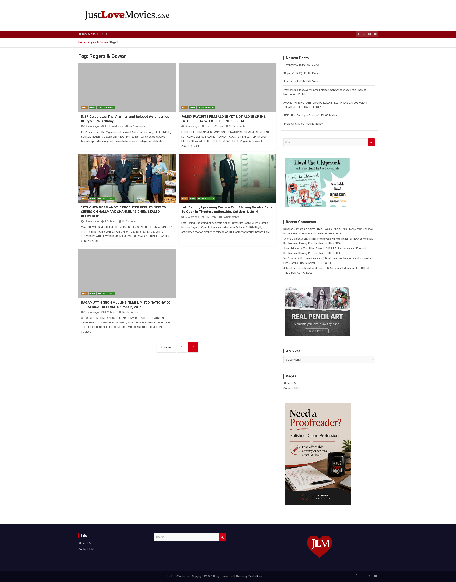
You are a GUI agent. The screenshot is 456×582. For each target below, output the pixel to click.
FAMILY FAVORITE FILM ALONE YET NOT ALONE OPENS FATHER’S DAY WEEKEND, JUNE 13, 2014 (223, 118)
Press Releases (106, 107)
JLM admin (289, 268)
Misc (84, 107)
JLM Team (110, 221)
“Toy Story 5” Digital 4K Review (301, 65)
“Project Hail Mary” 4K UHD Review (303, 123)
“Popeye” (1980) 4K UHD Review (301, 73)
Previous (166, 347)
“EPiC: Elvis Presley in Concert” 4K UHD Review (310, 115)
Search (371, 142)
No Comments (137, 126)
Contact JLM (291, 388)
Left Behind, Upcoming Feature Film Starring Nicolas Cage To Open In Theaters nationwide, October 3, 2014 (226, 209)
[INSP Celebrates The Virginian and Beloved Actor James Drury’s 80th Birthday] (127, 87)
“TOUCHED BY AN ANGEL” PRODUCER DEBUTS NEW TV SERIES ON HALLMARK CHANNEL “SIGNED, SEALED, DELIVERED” (123, 211)
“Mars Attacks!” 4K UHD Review (301, 81)
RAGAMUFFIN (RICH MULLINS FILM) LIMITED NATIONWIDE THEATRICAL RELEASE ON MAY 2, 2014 (126, 304)
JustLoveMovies (113, 126)
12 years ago (91, 126)
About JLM (289, 383)
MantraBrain (255, 576)
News (92, 107)
